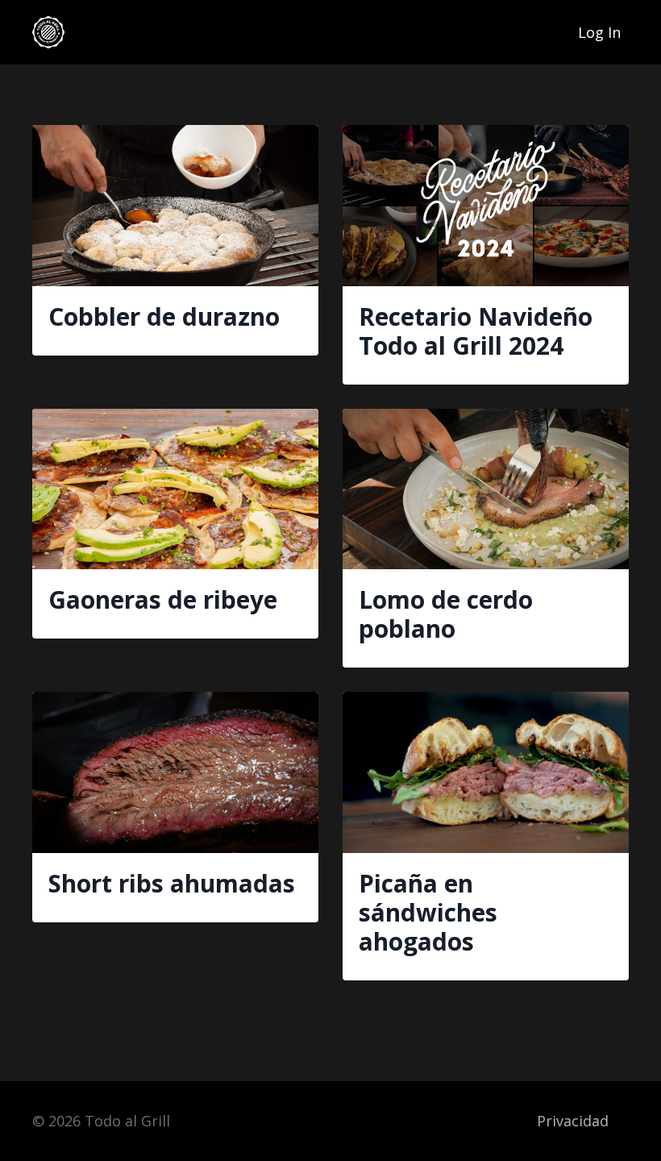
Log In (599, 32)
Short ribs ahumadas (171, 883)
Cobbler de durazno (164, 316)
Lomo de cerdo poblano (446, 614)
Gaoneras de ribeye (162, 599)
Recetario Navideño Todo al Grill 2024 (475, 331)
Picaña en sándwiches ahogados (428, 912)
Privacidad (573, 1120)
